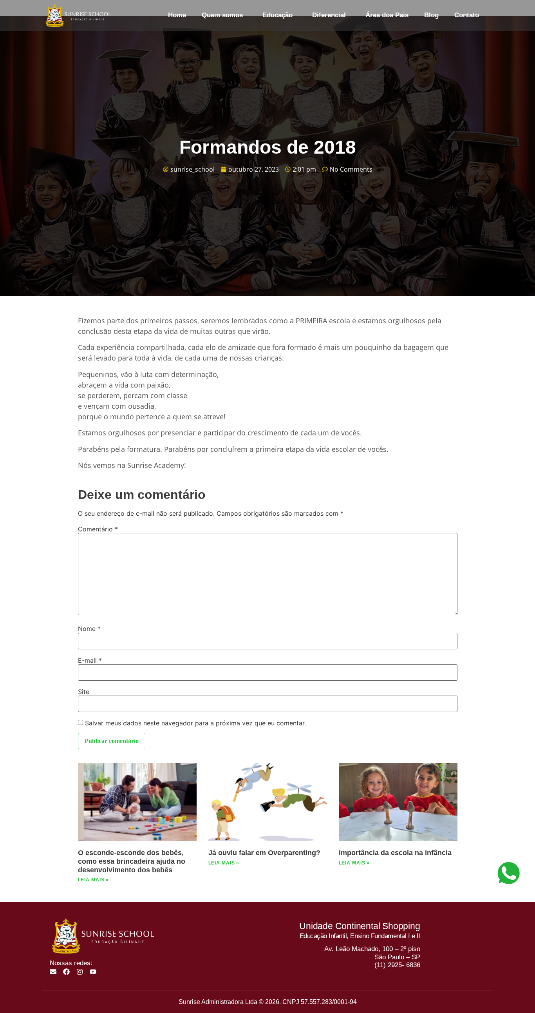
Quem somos (222, 15)
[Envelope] (53, 971)
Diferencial (329, 15)
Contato (466, 15)
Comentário (98, 529)
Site (83, 692)
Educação (277, 15)
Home (177, 15)
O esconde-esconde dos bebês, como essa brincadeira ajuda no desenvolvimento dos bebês (131, 861)
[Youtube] (93, 971)
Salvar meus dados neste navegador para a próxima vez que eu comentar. (195, 723)
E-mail (90, 660)
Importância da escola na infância (395, 853)
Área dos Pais (386, 15)
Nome (89, 628)
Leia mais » (93, 880)
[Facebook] (66, 971)
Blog (431, 15)
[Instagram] (79, 971)
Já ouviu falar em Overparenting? (264, 853)
